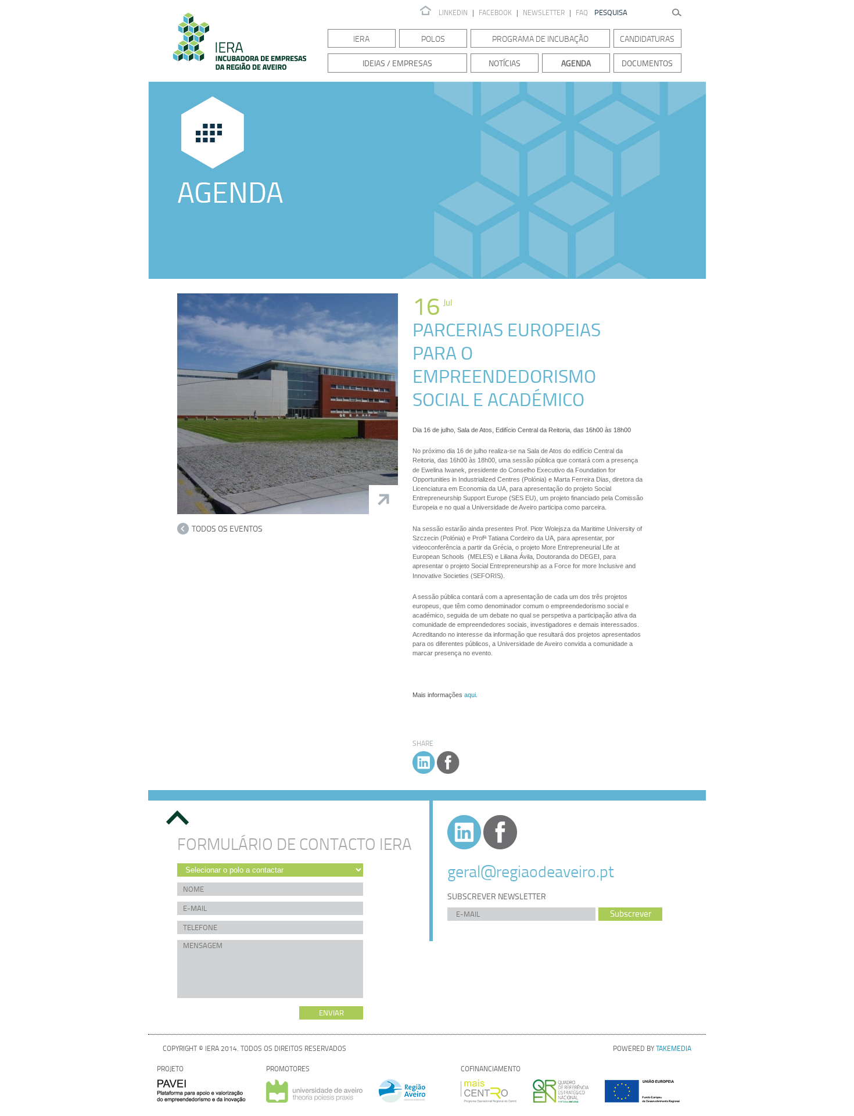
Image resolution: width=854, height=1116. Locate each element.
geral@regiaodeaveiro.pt (530, 871)
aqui (470, 694)
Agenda (576, 63)
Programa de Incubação (540, 38)
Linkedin (453, 12)
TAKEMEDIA (673, 1048)
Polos (433, 38)
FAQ (582, 12)
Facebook (495, 12)
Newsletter (544, 12)
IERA (361, 38)
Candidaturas (647, 38)
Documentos (647, 63)
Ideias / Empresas (397, 63)
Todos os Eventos (227, 528)
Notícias (505, 63)
